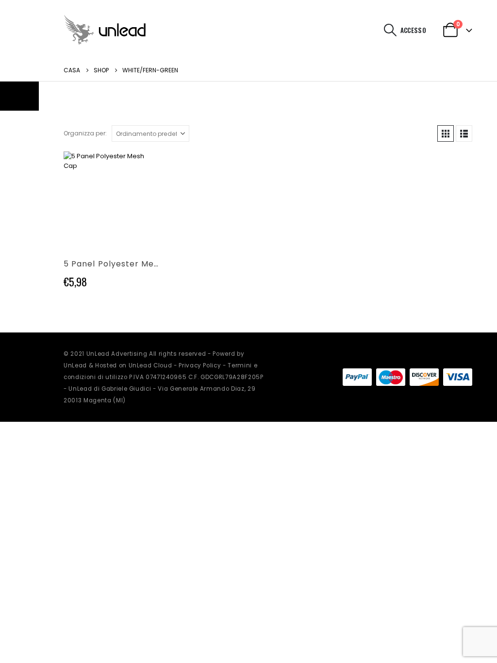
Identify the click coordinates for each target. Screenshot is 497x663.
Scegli (142, 167)
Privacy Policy (200, 365)
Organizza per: (85, 133)
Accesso (413, 30)
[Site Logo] (105, 30)
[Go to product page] (111, 198)
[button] (390, 30)
